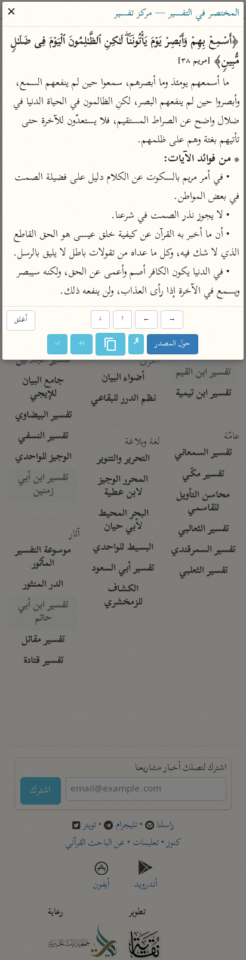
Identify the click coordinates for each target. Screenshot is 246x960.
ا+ (82, 344)
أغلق (20, 321)
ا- (58, 344)
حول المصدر (173, 344)
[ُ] (136, 344)
